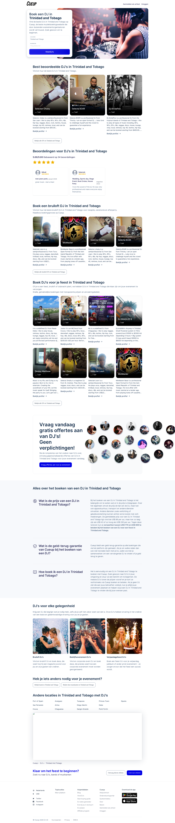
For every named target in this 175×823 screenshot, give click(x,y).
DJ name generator (84, 802)
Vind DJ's (80, 796)
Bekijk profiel (38, 131)
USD (36, 794)
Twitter (38, 798)
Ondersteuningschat (107, 796)
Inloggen (144, 4)
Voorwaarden (56, 820)
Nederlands (40, 790)
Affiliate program (83, 811)
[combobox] (40, 39)
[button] (47, 140)
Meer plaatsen (60, 793)
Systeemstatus (105, 799)
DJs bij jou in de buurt (85, 805)
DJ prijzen (81, 808)
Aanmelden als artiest (131, 4)
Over (101, 802)
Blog (79, 793)
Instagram (39, 805)
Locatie (33, 36)
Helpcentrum (104, 793)
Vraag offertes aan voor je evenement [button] (55, 465)
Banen (102, 805)
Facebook (39, 802)
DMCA (75, 820)
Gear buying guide (84, 799)
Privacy (67, 820)
